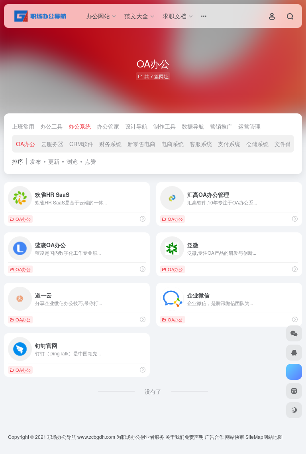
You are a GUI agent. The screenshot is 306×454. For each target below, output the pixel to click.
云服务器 (52, 144)
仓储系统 (257, 144)
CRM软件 (81, 144)
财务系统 (110, 144)
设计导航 (136, 126)
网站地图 (272, 436)
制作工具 (164, 126)
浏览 (72, 161)
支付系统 (229, 144)
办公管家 (108, 126)
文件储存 (286, 144)
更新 (53, 161)
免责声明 (194, 436)
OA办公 (25, 144)
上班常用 (23, 126)
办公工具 (51, 126)
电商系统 (172, 144)
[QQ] (294, 353)
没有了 (153, 391)
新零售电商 (141, 144)
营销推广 (221, 126)
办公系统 (80, 126)
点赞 (90, 161)
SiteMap (254, 436)
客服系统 (201, 144)
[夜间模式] (294, 410)
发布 (35, 161)
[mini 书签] (294, 391)
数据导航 (193, 126)
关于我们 (174, 436)
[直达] (142, 218)
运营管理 (249, 126)
